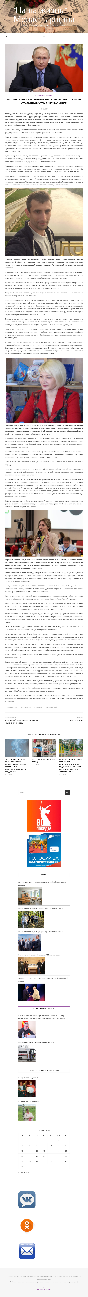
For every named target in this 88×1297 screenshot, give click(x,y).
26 (37, 1161)
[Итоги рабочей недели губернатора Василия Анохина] (31, 919)
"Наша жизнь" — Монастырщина (44, 15)
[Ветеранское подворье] (27, 1089)
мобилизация (26, 707)
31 (22, 1166)
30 (66, 1161)
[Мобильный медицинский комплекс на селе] (27, 1054)
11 (30, 1151)
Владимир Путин (12, 707)
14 (51, 1151)
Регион (49, 96)
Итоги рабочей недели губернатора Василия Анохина (40, 908)
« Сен (20, 1172)
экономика (38, 707)
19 (37, 1156)
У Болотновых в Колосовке (29, 1102)
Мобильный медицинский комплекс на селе (36, 1042)
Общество (40, 96)
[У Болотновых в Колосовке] (27, 1113)
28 (51, 1161)
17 (22, 1156)
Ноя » (26, 1172)
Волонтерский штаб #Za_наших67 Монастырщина (39, 955)
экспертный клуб (51, 707)
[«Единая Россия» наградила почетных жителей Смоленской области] (31, 992)
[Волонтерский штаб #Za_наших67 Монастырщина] (31, 965)
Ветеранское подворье (28, 1077)
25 (30, 1161)
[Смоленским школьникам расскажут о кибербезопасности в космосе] (30, 896)
